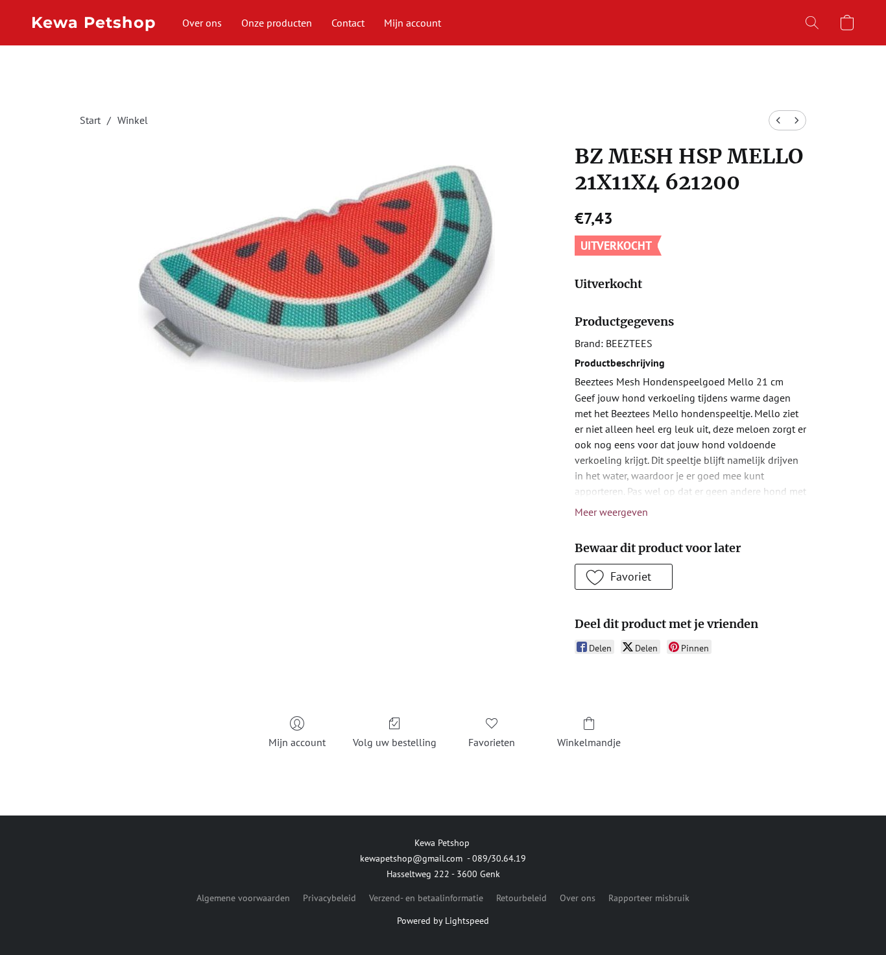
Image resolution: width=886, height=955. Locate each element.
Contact (348, 22)
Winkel (132, 120)
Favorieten (491, 742)
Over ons (202, 22)
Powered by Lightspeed (443, 920)
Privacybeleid (329, 898)
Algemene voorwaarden (243, 898)
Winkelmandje (589, 742)
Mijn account (412, 22)
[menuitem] (778, 120)
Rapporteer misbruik (648, 898)
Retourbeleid (521, 898)
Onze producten (276, 22)
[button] (93, 22)
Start (90, 120)
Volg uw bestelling (395, 742)
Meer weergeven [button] (611, 511)
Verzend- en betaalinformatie (426, 898)
